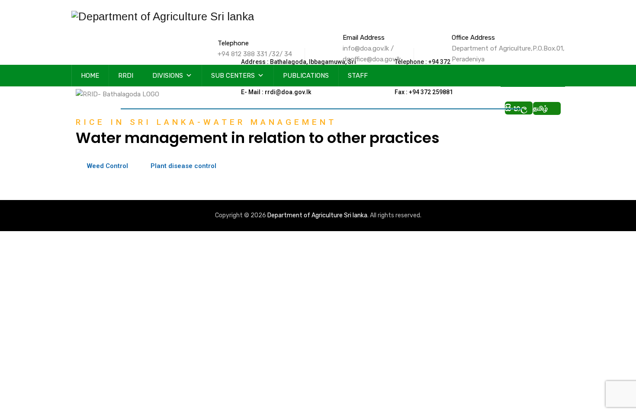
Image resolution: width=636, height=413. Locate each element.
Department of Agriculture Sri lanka (317, 215)
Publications (306, 75)
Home (90, 75)
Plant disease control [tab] (183, 166)
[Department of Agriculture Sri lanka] (162, 16)
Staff (358, 75)
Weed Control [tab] (107, 166)
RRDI (125, 75)
